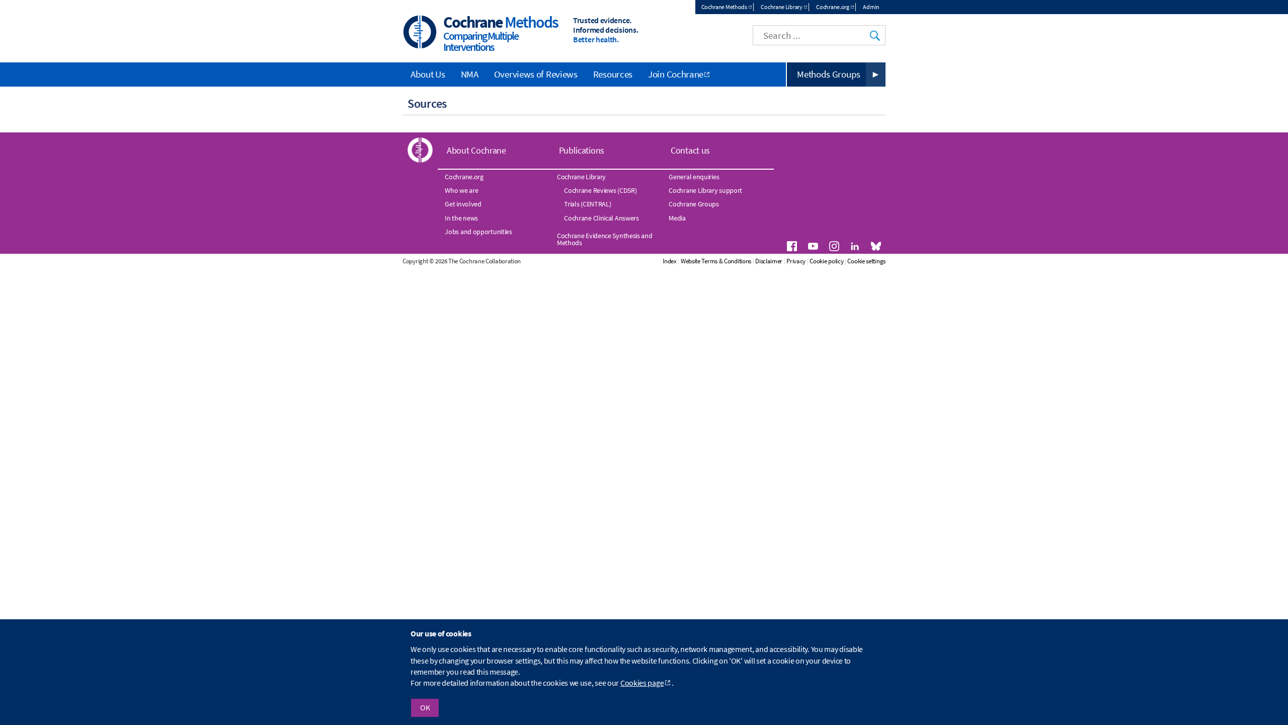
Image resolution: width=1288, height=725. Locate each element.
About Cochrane (476, 150)
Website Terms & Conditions (716, 261)
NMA (469, 74)
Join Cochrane (675, 74)
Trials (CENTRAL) (587, 203)
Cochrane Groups (694, 203)
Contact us (690, 150)
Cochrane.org (832, 7)
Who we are (461, 190)
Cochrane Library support (705, 190)
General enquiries (694, 176)
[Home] (420, 33)
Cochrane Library (781, 7)
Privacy (796, 261)
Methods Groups (828, 74)
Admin (871, 7)
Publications (581, 150)
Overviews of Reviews (536, 74)
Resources (612, 74)
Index (670, 261)
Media (677, 218)
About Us (428, 74)
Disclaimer (768, 261)
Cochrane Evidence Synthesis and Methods (605, 239)
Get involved (463, 203)
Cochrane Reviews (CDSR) (600, 190)
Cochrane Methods (724, 7)
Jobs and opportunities (478, 231)
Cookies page (642, 683)
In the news (461, 218)
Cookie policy (826, 261)
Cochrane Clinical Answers (601, 218)
